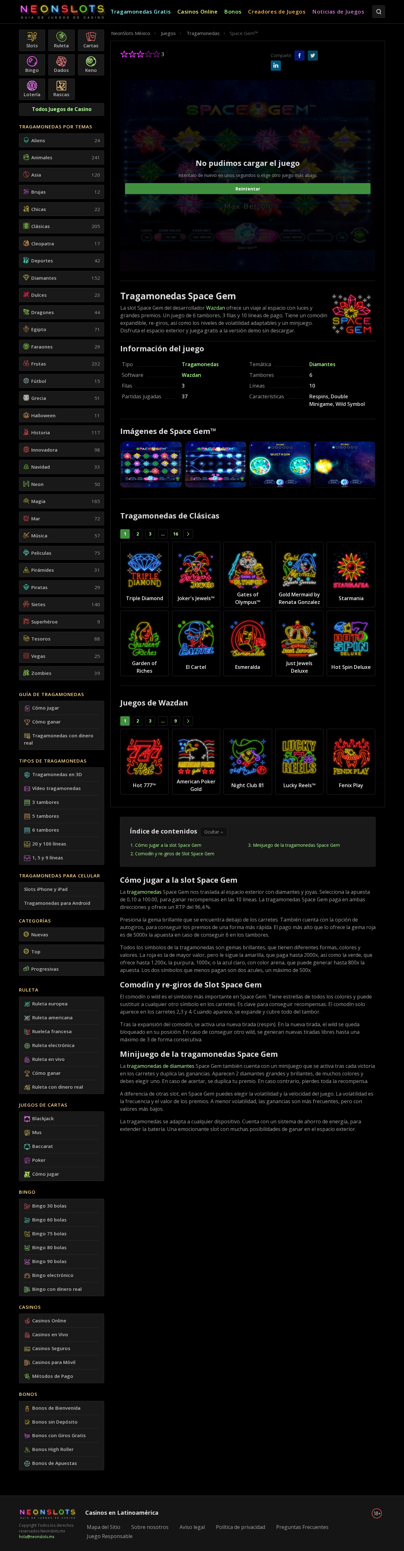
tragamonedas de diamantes (160, 1065)
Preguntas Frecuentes (302, 1527)
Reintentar (247, 188)
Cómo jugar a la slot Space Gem (168, 845)
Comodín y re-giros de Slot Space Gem (174, 854)
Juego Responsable (110, 1536)
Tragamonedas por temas (55, 126)
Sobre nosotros (150, 1527)
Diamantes (322, 364)
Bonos (28, 1394)
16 (175, 534)
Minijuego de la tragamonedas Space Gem (296, 845)
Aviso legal (192, 1527)
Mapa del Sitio (103, 1527)
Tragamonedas (200, 364)
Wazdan (215, 307)
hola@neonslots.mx (36, 1536)
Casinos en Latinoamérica (121, 1512)
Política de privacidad (240, 1527)
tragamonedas (144, 891)
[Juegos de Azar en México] (64, 11)
